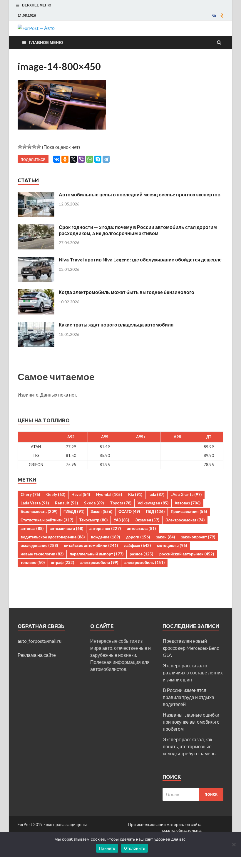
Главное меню (46, 42)
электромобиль (144, 562)
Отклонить (134, 848)
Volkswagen (153, 503)
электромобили (99, 562)
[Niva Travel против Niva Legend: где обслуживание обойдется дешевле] (36, 260)
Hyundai (109, 494)
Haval (80, 494)
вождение (105, 537)
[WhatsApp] (89, 159)
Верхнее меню (36, 5)
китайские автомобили (91, 545)
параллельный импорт (96, 554)
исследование (39, 545)
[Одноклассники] (64, 159)
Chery (30, 494)
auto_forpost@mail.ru (39, 641)
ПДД (155, 511)
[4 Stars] (34, 146)
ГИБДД (73, 511)
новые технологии (42, 554)
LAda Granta (186, 494)
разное (141, 554)
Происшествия (189, 511)
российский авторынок (186, 554)
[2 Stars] (24, 146)
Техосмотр (93, 520)
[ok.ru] (222, 15)
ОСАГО (129, 511)
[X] (73, 159)
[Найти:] (193, 794)
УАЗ (121, 520)
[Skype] (97, 159)
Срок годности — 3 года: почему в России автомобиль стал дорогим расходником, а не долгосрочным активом (138, 230)
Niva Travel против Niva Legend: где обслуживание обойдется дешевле (140, 259)
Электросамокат (185, 520)
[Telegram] (106, 159)
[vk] (214, 15)
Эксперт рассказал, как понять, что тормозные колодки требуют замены (190, 746)
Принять (107, 848)
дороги (138, 537)
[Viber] (81, 159)
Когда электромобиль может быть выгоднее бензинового (126, 292)
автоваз (32, 528)
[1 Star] (20, 146)
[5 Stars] (38, 146)
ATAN (36, 446)
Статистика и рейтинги (47, 520)
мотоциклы (172, 545)
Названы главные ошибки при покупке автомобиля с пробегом (191, 722)
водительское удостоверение (53, 537)
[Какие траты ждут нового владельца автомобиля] (36, 325)
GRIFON (36, 464)
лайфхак (137, 545)
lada (156, 494)
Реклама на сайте (37, 655)
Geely (55, 494)
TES (36, 455)
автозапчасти (66, 528)
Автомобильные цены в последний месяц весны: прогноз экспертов (139, 194)
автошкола (141, 528)
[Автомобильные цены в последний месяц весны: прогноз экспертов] (36, 195)
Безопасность (39, 511)
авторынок (105, 528)
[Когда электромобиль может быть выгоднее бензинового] (36, 292)
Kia (135, 494)
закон (165, 537)
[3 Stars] (29, 146)
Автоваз (187, 503)
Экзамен (147, 520)
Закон (101, 511)
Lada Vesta (35, 503)
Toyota (120, 503)
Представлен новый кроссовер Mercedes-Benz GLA (191, 648)
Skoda (94, 503)
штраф (62, 562)
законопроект (198, 537)
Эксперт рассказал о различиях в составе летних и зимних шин (193, 672)
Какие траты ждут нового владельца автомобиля (116, 324)
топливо (33, 562)
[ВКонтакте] (56, 159)
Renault (66, 503)
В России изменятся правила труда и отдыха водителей (188, 697)
